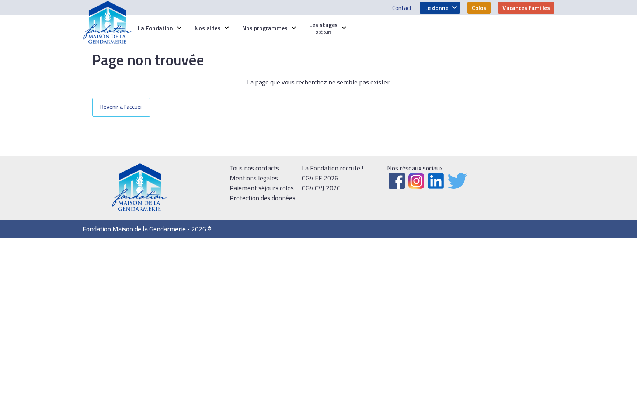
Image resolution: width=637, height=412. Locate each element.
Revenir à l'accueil (121, 106)
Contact (402, 7)
